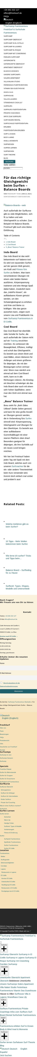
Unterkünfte (9, 60)
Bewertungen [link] (4, 734)
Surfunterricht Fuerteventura (17, 196)
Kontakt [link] (2, 750)
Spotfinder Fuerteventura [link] (12, 842)
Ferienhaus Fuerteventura (16, 85)
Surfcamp (8, 36)
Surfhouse (8, 95)
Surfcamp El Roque (12, 50)
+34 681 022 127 (11, 10)
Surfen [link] (2, 836)
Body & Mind (9, 137)
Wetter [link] (3, 856)
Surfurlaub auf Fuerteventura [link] (9, 782)
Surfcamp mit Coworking (15, 53)
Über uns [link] (3, 728)
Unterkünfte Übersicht (14, 64)
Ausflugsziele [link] (5, 859)
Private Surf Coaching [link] (8, 802)
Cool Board (11, 244)
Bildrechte (19, 926)
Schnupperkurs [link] (6, 790)
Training (14, 341)
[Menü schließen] (1, 942)
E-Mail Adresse (5, 673)
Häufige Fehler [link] (9, 823)
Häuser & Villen (8, 92)
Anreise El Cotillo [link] (6, 878)
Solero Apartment (12, 78)
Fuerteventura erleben (14, 130)
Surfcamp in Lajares (13, 46)
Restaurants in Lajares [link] (8, 872)
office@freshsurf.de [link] (11, 619)
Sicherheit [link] (7, 817)
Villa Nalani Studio (12, 81)
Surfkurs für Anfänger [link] (8, 793)
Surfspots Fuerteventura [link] (12, 839)
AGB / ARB (26, 926)
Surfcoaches (17, 466)
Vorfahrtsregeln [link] (9, 829)
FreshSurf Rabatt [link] (5, 769)
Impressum (3, 928)
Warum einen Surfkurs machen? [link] (10, 805)
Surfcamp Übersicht (13, 39)
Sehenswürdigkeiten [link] (7, 863)
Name (2, 663)
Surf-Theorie (9, 155)
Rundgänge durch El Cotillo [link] (10, 891)
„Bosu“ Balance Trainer (15, 247)
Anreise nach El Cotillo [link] (8, 636)
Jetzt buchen (6, 1055)
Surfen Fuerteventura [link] (11, 845)
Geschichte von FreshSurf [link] (8, 747)
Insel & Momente (11, 141)
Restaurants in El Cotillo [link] (9, 888)
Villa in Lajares (10, 99)
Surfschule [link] (3, 809)
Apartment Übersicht (13, 67)
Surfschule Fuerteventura (16, 123)
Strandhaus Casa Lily (13, 102)
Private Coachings (12, 113)
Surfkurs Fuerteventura (15, 109)
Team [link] (2, 731)
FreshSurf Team (13, 194)
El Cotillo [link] (3, 875)
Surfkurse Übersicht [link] (6, 787)
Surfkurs (8, 106)
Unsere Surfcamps (12, 74)
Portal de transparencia (16, 928)
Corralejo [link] (4, 866)
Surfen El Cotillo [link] (9, 848)
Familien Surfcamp (12, 57)
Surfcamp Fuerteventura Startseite (19, 702)
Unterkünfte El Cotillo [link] (8, 881)
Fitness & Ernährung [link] (10, 832)
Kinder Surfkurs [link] (6, 799)
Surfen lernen (10, 148)
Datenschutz (10, 926)
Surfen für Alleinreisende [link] (8, 772)
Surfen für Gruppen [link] (6, 775)
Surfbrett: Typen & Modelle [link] (12, 826)
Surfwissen (9, 144)
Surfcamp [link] (3, 761)
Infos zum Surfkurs (12, 116)
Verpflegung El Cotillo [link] (8, 885)
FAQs (6, 16)
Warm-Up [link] (7, 820)
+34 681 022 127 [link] (10, 616)
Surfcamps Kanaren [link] (6, 758)
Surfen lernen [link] (4, 814)
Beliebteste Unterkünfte (11, 71)
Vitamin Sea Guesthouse (14, 88)
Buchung (9, 162)
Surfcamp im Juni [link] (5, 755)
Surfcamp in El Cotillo (14, 43)
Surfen (28, 418)
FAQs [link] (2, 737)
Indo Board (11, 242)
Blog (6, 158)
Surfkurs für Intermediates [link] (9, 796)
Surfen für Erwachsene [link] (7, 778)
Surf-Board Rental (12, 120)
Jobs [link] (1, 743)
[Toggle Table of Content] (5, 239)
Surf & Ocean (9, 134)
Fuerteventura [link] (4, 853)
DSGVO (2, 926)
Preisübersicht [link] (4, 740)
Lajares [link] (3, 869)
